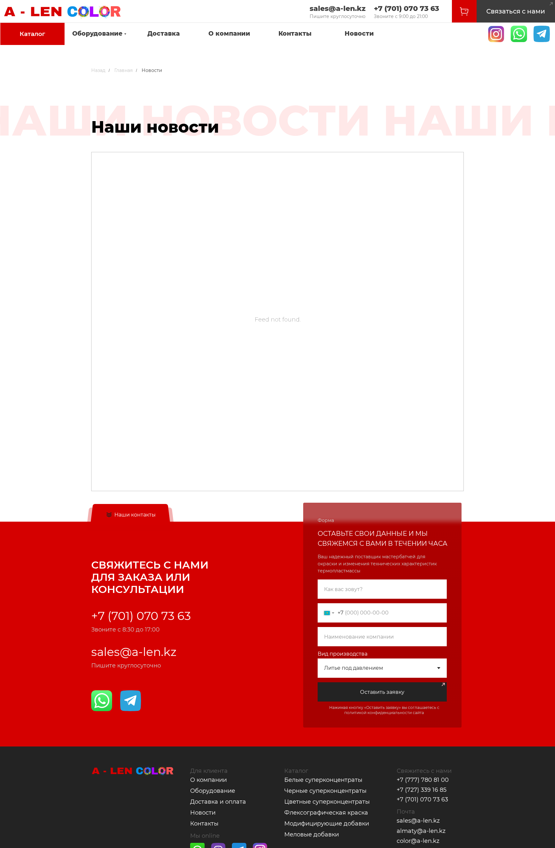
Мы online (205, 835)
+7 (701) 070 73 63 (406, 8)
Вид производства (342, 654)
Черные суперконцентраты (325, 790)
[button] (551, 3)
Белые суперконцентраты (323, 779)
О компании (229, 33)
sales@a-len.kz (338, 8)
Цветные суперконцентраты (327, 801)
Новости (359, 33)
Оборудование (97, 33)
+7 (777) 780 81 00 (423, 779)
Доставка (163, 33)
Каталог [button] (32, 34)
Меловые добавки (311, 834)
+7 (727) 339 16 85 (421, 789)
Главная (123, 70)
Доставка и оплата (218, 801)
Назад (98, 70)
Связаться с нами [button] (515, 11)
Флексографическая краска (326, 812)
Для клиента (209, 770)
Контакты (295, 33)
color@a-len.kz (418, 840)
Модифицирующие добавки (326, 823)
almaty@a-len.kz (421, 831)
